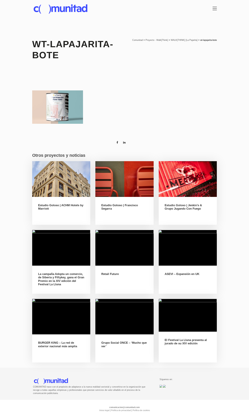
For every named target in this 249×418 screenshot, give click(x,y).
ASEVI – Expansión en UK (182, 274)
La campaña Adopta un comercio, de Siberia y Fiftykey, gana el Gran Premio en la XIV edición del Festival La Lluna (61, 279)
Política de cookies (141, 410)
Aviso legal (104, 410)
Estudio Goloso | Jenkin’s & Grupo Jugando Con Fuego (183, 207)
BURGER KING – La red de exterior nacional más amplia (57, 344)
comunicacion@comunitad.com (124, 407)
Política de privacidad (121, 410)
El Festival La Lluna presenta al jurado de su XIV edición (186, 341)
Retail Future (110, 274)
